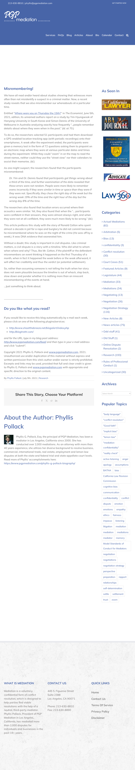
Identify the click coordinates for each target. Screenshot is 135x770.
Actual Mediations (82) (114, 223)
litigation (107, 526)
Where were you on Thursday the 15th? (38, 113)
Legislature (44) (112, 275)
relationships (110, 582)
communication (111, 492)
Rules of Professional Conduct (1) (115, 363)
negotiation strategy (113, 565)
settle (106, 594)
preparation (109, 577)
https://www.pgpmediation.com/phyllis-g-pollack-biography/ (39, 463)
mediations (123, 532)
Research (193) (112, 355)
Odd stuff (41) (111, 331)
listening (119, 520)
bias (117, 470)
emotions (108, 509)
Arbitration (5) (111, 231)
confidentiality (110, 498)
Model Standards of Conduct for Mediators (115, 546)
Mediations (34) (112, 288)
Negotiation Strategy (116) (115, 309)
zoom (114, 599)
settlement (117, 594)
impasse (107, 520)
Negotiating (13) (113, 294)
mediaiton (121, 526)
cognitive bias (110, 486)
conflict (125, 498)
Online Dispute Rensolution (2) (112, 346)
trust (105, 599)
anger (125, 459)
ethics (106, 515)
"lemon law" (109, 437)
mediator (107, 538)
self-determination (112, 588)
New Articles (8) (112, 318)
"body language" (111, 414)
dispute (107, 503)
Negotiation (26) (113, 301)
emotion (118, 503)
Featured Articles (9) (115, 268)
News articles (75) (114, 324)
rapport (122, 577)
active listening (111, 459)
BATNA (107, 470)
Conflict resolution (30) (113, 253)
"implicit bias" (110, 431)
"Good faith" (109, 425)
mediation (108, 532)
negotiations (109, 559)
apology (107, 464)
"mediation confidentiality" (111, 445)
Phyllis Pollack (14, 378)
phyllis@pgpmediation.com (38, 3)
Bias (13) (108, 238)
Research (43, 378)
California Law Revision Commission (115, 478)
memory (120, 538)
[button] (127, 35)
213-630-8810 (15, 3)
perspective (109, 571)
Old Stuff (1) (110, 338)
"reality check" (110, 453)
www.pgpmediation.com (63, 352)
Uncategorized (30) (114, 372)
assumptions (122, 464)
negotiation (109, 554)
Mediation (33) (111, 281)
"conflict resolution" (113, 419)
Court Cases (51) (113, 262)
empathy (121, 509)
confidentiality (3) (113, 245)
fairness (117, 515)
